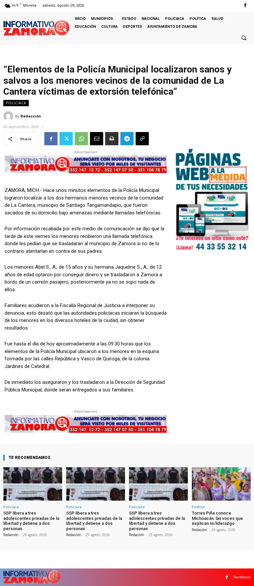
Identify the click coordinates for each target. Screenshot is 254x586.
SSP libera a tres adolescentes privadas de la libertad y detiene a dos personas (31, 521)
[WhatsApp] (81, 138)
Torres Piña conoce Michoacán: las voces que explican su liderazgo (217, 518)
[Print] (111, 138)
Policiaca (16, 103)
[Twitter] (66, 138)
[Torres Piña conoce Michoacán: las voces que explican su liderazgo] (221, 484)
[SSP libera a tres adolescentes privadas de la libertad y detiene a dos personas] (32, 484)
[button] (244, 38)
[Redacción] (9, 116)
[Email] (96, 138)
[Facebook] (245, 5)
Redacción (31, 115)
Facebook (242, 577)
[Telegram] (127, 138)
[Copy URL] (142, 138)
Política (198, 507)
